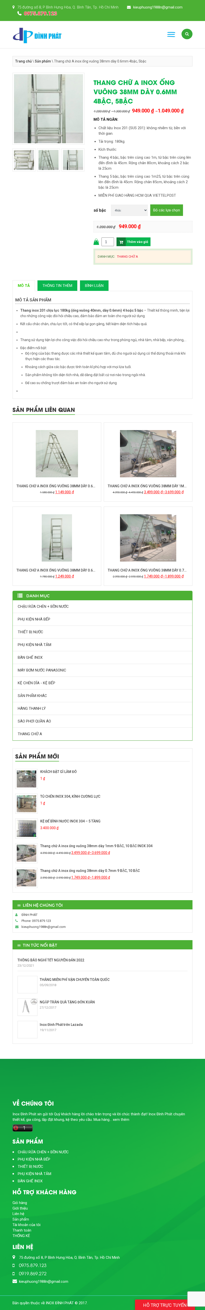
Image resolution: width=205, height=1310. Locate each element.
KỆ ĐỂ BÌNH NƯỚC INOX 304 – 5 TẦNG (70, 821)
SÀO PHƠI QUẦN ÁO (34, 721)
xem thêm (121, 1119)
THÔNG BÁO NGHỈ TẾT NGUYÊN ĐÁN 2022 (51, 960)
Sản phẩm (43, 61)
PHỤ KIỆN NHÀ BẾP (34, 619)
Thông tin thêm (57, 285)
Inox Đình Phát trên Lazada (61, 1025)
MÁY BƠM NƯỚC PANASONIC (42, 670)
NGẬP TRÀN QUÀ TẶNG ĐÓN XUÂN (67, 1002)
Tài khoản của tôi (26, 1225)
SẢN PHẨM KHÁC (32, 695)
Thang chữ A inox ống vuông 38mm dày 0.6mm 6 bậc (56, 486)
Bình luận (94, 285)
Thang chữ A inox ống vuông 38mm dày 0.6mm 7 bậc (56, 570)
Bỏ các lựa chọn (166, 210)
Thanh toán (21, 1230)
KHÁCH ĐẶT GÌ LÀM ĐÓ (58, 772)
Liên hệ (18, 1214)
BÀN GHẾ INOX (30, 657)
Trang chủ (23, 61)
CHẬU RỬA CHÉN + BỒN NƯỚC (43, 606)
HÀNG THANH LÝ (32, 708)
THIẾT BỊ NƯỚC (30, 632)
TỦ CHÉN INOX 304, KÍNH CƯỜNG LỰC (70, 796)
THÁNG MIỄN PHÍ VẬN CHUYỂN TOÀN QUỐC (75, 980)
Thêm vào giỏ (137, 242)
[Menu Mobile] (171, 34)
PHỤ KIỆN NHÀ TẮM (34, 645)
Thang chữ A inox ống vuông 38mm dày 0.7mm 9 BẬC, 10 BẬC (148, 570)
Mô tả (24, 285)
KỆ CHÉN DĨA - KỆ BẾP (36, 683)
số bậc (100, 210)
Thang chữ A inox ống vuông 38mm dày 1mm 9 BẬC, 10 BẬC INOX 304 (148, 486)
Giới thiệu (20, 1208)
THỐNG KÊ (21, 1236)
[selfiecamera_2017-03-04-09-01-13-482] (48, 110)
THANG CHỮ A (127, 256)
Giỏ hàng (19, 1203)
